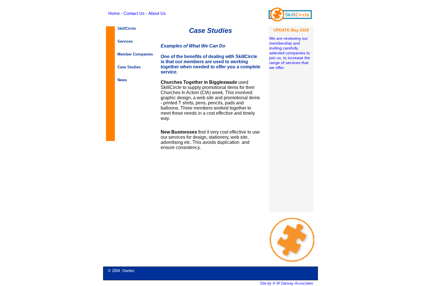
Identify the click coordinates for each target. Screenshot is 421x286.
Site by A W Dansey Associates (286, 283)
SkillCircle (126, 28)
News (122, 80)
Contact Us (134, 13)
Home (114, 13)
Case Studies (129, 67)
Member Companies (135, 54)
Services (125, 41)
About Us (157, 13)
